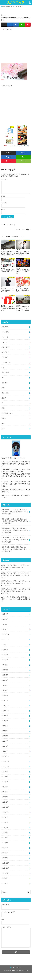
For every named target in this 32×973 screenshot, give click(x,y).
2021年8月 (5, 720)
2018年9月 (5, 878)
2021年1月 (5, 751)
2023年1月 (5, 670)
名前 (3, 196)
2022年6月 (5, 680)
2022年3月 (5, 695)
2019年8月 (5, 822)
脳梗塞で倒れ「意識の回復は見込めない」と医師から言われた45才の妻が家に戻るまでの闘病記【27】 (15, 521)
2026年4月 (5, 614)
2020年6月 (5, 787)
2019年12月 (5, 807)
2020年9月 (5, 771)
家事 (3, 388)
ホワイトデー (6, 352)
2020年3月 (5, 797)
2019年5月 (5, 837)
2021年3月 (5, 746)
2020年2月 (5, 802)
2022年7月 (5, 675)
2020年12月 (5, 756)
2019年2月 (5, 853)
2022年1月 (5, 700)
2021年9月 (5, 715)
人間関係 (4, 357)
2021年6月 (5, 731)
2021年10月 (5, 710)
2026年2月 (5, 624)
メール (3, 203)
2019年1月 (5, 858)
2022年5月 (5, 685)
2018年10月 (5, 873)
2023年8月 (5, 654)
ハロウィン (5, 337)
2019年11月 (5, 812)
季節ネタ (4, 382)
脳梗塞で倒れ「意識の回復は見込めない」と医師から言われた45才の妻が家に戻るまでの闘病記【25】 (15, 540)
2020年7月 (5, 781)
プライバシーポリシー (16, 967)
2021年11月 (5, 705)
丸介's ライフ (16, 2)
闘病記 (4, 423)
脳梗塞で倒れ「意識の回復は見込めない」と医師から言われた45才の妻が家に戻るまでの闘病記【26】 (15, 530)
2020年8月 (5, 776)
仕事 (3, 367)
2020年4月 (5, 792)
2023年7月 (5, 660)
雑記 (3, 428)
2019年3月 (5, 848)
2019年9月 (5, 817)
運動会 (4, 418)
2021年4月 (5, 741)
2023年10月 (5, 644)
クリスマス (5, 327)
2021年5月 (5, 736)
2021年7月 (5, 726)
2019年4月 (5, 842)
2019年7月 (5, 827)
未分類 (4, 398)
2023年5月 (5, 665)
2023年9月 (5, 649)
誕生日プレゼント (7, 413)
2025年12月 (5, 634)
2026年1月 (5, 629)
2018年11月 (5, 868)
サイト (3, 209)
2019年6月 (5, 832)
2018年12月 (5, 863)
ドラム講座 (5, 332)
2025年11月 (5, 639)
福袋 (3, 408)
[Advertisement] (16, 47)
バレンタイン (6, 347)
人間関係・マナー (7, 362)
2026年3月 (5, 619)
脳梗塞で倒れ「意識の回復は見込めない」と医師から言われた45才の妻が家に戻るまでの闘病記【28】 (15, 512)
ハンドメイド (6, 342)
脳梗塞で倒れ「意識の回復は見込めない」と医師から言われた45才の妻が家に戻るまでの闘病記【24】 (15, 549)
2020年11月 (5, 761)
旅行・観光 (5, 393)
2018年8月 (5, 883)
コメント (4, 179)
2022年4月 (5, 690)
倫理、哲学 (5, 372)
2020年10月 (5, 766)
